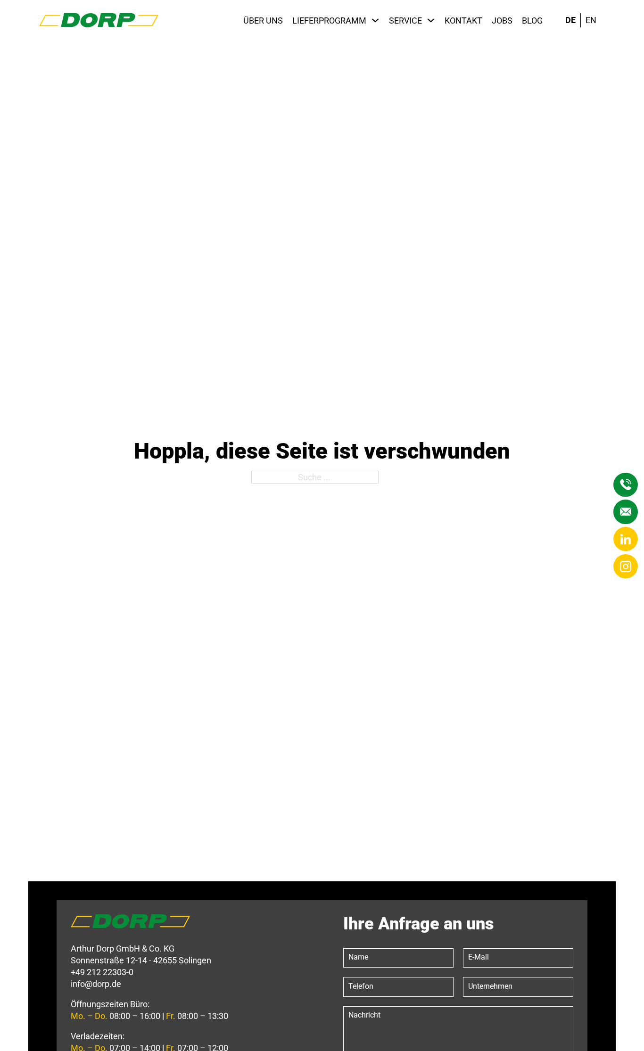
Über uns (263, 20)
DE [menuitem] (570, 20)
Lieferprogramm (329, 20)
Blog (532, 20)
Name (358, 956)
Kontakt (463, 20)
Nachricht (364, 1014)
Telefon (360, 986)
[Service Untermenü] (431, 20)
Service (405, 20)
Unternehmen (490, 986)
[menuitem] (570, 20)
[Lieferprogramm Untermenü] (375, 20)
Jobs (502, 20)
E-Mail (478, 956)
